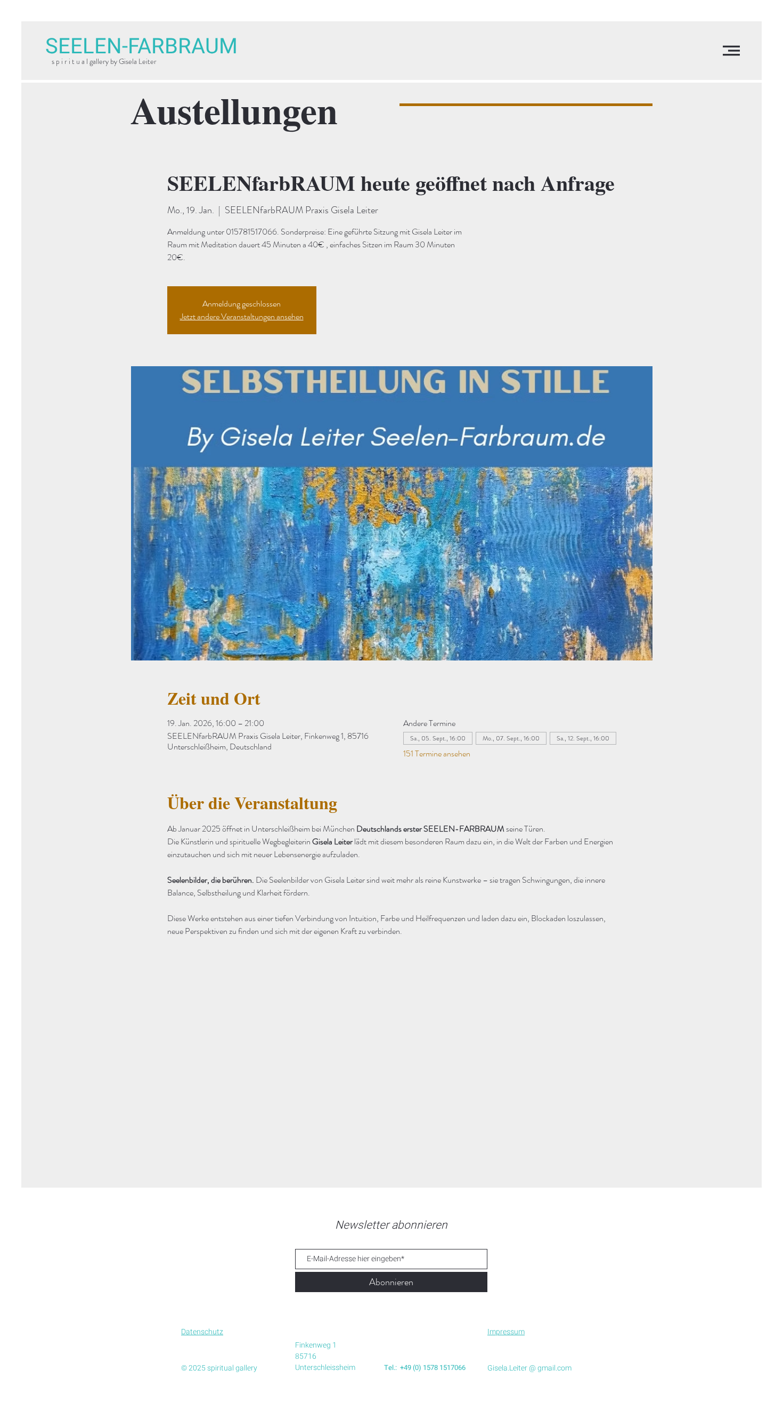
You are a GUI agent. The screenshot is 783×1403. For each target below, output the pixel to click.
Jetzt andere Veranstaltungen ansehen (242, 316)
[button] (731, 50)
